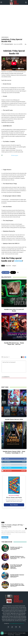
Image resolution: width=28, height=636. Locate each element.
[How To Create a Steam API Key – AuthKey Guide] (14, 517)
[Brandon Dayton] (2, 44)
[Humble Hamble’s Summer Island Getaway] (5, 575)
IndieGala (18, 261)
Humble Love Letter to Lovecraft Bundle (14, 310)
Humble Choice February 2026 (14, 419)
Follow (24, 461)
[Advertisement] (14, 20)
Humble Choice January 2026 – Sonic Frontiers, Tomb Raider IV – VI (14, 452)
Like (25, 458)
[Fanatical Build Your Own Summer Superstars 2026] (5, 585)
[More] (17, 272)
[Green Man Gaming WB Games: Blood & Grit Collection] (5, 566)
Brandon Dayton (9, 44)
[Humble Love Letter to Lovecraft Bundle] (14, 293)
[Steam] (16, 627)
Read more (5, 537)
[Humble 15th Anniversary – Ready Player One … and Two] (14, 326)
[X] (19, 627)
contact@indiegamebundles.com (16, 623)
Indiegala (14, 265)
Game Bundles (4, 37)
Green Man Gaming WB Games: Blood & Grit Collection (16, 566)
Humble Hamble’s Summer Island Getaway (17, 575)
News (3, 522)
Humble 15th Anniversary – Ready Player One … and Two (14, 343)
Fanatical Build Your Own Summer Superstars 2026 (17, 584)
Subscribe (23, 470)
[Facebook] (8, 627)
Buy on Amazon (14, 504)
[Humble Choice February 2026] (14, 403)
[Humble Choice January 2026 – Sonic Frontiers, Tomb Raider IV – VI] (14, 435)
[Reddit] (12, 627)
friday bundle (8, 265)
